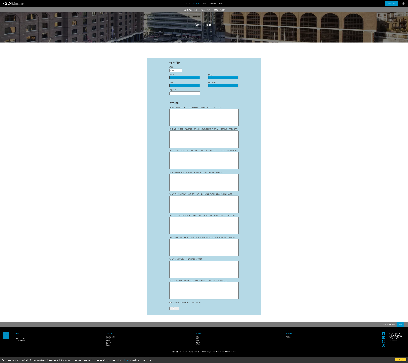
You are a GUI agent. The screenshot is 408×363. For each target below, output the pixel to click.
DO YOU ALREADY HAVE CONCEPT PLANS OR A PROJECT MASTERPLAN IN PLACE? (204, 151)
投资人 (197, 340)
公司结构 (198, 342)
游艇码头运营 (219, 10)
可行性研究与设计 (190, 10)
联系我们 (108, 345)
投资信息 (199, 333)
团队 (107, 344)
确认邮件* (212, 82)
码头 (187, 4)
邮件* (171, 82)
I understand (400, 360)
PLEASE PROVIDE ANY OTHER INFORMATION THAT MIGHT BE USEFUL (198, 281)
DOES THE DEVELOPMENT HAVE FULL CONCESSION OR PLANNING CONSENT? (202, 216)
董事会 (197, 337)
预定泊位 (391, 4)
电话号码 (172, 90)
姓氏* (210, 75)
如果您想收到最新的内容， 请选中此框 (186, 302)
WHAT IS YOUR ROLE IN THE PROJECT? (185, 259)
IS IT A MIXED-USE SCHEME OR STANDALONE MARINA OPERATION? (197, 172)
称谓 (171, 67)
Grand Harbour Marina (22, 337)
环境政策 (190, 352)
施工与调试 (205, 10)
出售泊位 (222, 4)
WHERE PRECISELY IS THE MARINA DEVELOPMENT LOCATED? (195, 107)
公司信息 (198, 344)
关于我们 (212, 4)
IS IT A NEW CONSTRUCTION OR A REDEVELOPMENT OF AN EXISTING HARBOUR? (203, 129)
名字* (171, 75)
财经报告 (198, 338)
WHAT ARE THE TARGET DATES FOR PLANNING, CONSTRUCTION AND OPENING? (202, 237)
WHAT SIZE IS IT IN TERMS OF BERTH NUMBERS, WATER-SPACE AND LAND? (200, 194)
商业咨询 (196, 4)
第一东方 (289, 333)
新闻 (204, 4)
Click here (125, 360)
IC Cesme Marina (20, 340)
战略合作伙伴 (109, 342)
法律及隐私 (175, 352)
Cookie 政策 (183, 352)
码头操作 (108, 340)
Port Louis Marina (20, 338)
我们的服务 (289, 337)
